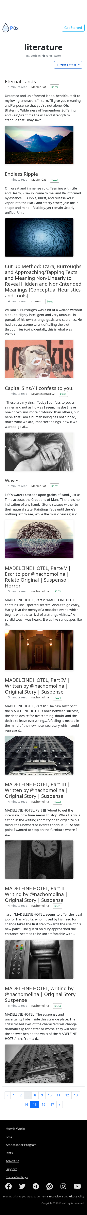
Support (11, 1169)
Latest (67, 65)
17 (52, 1104)
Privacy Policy (76, 1196)
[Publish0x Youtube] (77, 1186)
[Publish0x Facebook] (9, 1186)
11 (58, 1095)
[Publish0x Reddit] (50, 1186)
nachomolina (40, 591)
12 (67, 1095)
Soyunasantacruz (43, 394)
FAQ (9, 1136)
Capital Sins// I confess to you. (39, 388)
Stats (9, 1153)
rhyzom (36, 301)
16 (43, 1104)
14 (26, 1104)
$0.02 (50, 301)
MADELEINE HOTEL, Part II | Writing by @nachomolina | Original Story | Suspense (36, 894)
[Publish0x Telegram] (36, 1186)
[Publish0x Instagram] (64, 1186)
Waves (12, 480)
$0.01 (63, 394)
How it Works (15, 1128)
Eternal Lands (20, 81)
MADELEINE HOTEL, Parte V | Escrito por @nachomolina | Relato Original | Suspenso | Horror (38, 577)
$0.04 (57, 697)
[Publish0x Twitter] (23, 1186)
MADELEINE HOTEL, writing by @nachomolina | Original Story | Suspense (42, 994)
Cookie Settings (17, 1177)
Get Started (73, 27)
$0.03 (54, 87)
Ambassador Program (21, 1145)
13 (76, 1095)
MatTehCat (39, 87)
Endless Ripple (21, 174)
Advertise (12, 1161)
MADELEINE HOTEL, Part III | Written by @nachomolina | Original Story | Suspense (37, 790)
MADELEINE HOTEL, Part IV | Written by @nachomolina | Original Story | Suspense (37, 686)
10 (50, 1095)
